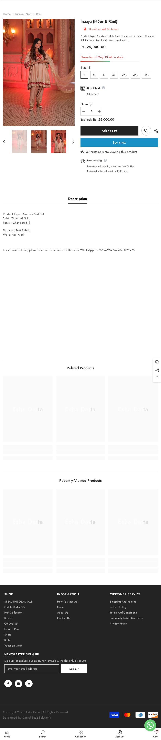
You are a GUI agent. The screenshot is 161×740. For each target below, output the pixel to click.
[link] (28, 452)
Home (7, 14)
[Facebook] (8, 683)
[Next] (73, 142)
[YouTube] (29, 683)
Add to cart (109, 131)
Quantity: (86, 104)
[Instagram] (18, 683)
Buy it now (119, 142)
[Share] (154, 131)
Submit (74, 669)
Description (77, 198)
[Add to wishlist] (146, 131)
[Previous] (4, 142)
